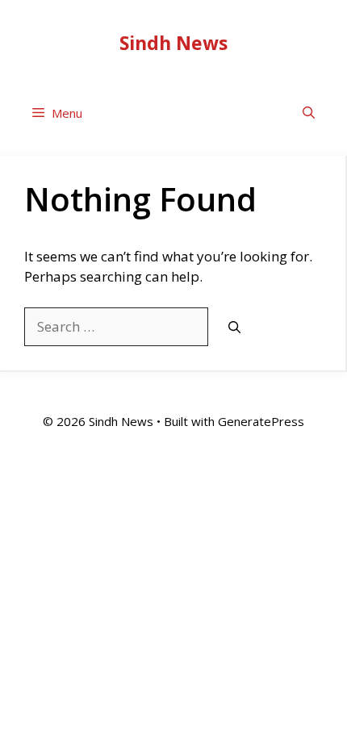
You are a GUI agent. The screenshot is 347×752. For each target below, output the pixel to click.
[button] (308, 113)
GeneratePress (261, 421)
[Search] (234, 327)
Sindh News (173, 43)
